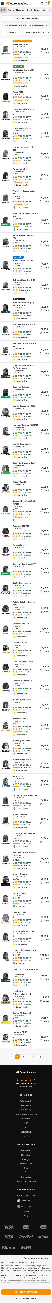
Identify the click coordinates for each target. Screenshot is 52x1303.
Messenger (26, 1206)
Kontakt (26, 1211)
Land (26, 1127)
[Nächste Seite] (40, 1056)
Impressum (26, 1118)
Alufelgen (26, 1159)
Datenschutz (26, 1131)
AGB (26, 1123)
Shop (26, 1168)
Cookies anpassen (26, 1298)
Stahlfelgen (26, 1155)
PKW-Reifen (26, 1150)
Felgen (11, 10)
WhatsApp (25, 1200)
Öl (26, 1172)
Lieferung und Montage (26, 1181)
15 (35, 1057)
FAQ (26, 1216)
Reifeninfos (26, 1105)
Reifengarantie (26, 1101)
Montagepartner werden (26, 1114)
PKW (3, 10)
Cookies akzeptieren (25, 1292)
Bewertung (26, 1109)
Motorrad (20, 10)
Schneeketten (40, 10)
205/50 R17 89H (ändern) (27, 18)
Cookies (26, 1136)
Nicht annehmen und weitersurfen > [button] (36, 1258)
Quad (29, 10)
